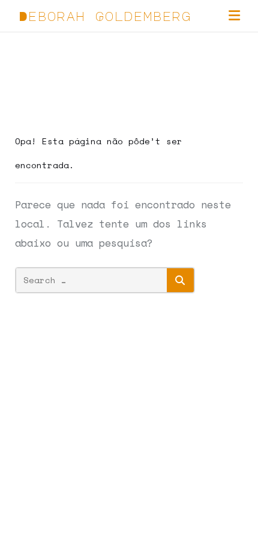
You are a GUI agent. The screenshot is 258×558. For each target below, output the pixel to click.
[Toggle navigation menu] (234, 16)
